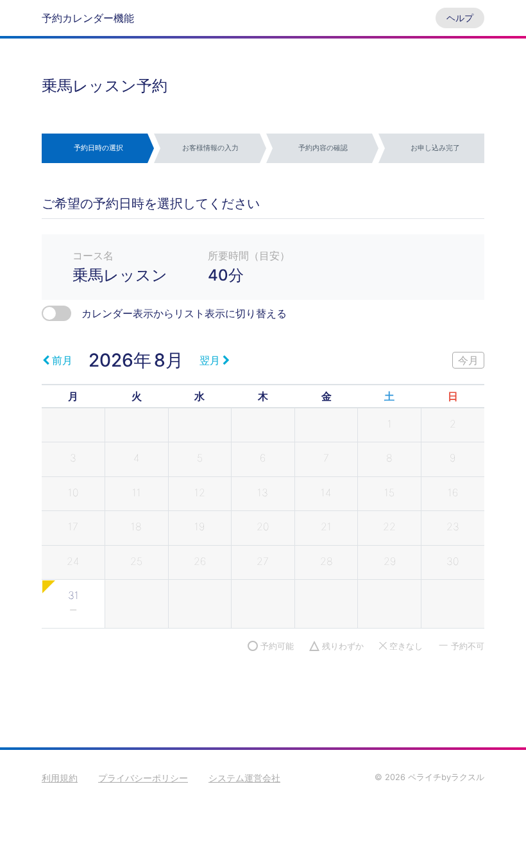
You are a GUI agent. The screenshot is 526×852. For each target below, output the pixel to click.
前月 (62, 360)
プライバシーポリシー (143, 777)
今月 (468, 360)
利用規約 (60, 777)
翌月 (209, 360)
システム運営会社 (244, 777)
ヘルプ (459, 17)
